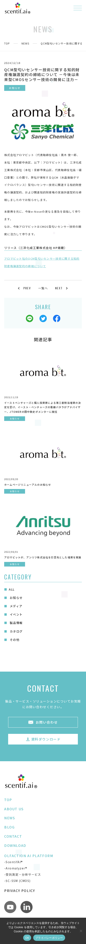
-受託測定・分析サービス (22, 874)
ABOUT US (14, 808)
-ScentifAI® (13, 862)
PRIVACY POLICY (19, 890)
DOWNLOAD (15, 845)
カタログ (16, 631)
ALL (11, 589)
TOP (7, 43)
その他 (14, 640)
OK (27, 937)
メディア (15, 606)
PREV (27, 288)
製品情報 (16, 623)
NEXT (59, 288)
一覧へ (43, 288)
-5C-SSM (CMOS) (17, 881)
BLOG (9, 827)
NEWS (25, 43)
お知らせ (16, 598)
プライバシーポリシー (49, 937)
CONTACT (13, 836)
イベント (16, 614)
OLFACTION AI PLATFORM (28, 855)
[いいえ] (81, 931)
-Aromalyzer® (15, 868)
